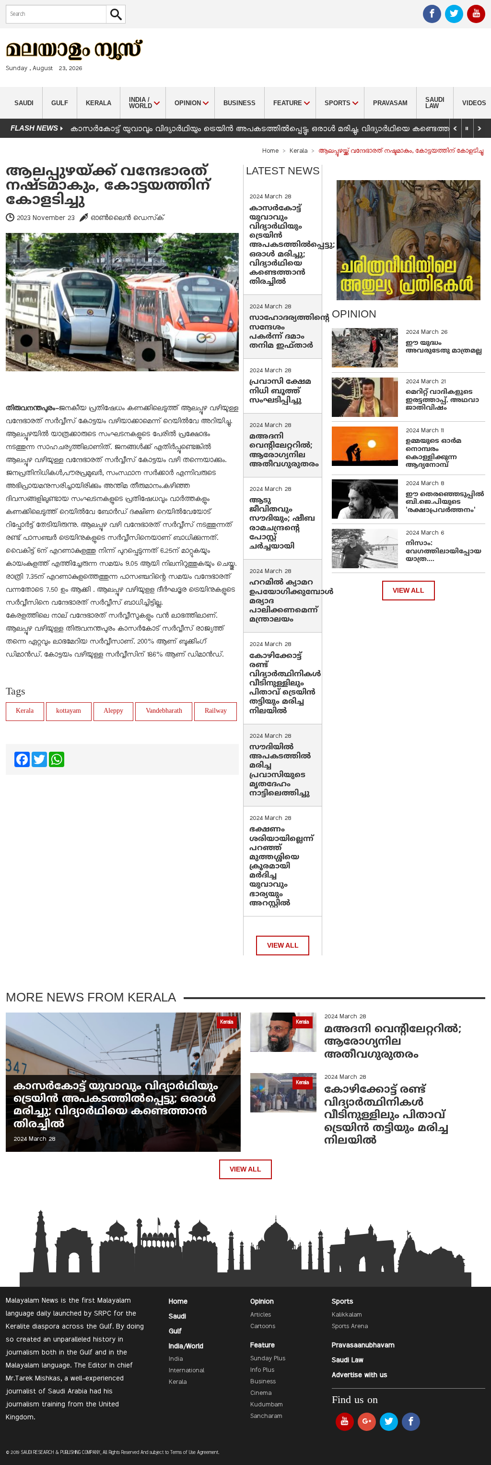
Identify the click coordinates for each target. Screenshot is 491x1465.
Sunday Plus (267, 1359)
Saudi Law (434, 103)
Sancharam (266, 1416)
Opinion (262, 1301)
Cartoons (262, 1327)
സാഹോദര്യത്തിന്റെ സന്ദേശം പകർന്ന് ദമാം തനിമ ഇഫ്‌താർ (289, 332)
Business (239, 103)
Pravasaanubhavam (363, 1345)
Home (270, 151)
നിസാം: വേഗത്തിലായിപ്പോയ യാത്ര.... (443, 551)
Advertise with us (359, 1375)
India (176, 1359)
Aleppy (113, 711)
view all (283, 945)
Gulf (59, 103)
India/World (186, 1346)
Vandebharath (164, 711)
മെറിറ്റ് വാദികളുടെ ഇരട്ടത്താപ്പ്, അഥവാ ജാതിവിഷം (442, 400)
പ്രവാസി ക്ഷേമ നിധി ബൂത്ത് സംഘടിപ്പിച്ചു (280, 391)
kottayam (68, 711)
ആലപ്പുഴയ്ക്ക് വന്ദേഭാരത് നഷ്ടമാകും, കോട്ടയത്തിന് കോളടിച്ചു (108, 186)
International (186, 1371)
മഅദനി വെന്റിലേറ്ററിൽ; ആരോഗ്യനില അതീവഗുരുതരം (284, 450)
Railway (216, 711)
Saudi (24, 103)
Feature (262, 1345)
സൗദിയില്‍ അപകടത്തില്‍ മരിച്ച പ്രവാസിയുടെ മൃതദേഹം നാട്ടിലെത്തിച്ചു (280, 770)
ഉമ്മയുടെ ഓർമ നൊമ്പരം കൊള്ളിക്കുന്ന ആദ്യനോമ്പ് (433, 453)
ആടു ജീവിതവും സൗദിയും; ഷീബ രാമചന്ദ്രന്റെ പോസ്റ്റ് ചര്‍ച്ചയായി (282, 523)
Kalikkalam (347, 1315)
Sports (342, 1301)
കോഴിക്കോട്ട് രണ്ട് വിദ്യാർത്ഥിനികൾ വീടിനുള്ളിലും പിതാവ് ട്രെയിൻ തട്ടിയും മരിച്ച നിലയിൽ (285, 683)
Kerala (98, 103)
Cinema (260, 1393)
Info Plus (262, 1370)
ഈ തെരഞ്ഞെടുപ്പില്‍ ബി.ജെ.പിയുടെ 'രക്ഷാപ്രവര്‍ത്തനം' (445, 502)
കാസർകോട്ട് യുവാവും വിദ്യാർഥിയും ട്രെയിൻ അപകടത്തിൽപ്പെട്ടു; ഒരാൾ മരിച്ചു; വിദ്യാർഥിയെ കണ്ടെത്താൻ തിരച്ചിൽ (292, 245)
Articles (260, 1315)
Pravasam (390, 103)
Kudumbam (266, 1405)
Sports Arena (350, 1327)
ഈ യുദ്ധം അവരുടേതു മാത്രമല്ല (444, 347)
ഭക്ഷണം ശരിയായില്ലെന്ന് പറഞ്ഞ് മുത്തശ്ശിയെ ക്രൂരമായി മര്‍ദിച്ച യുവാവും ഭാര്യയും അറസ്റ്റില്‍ (281, 866)
